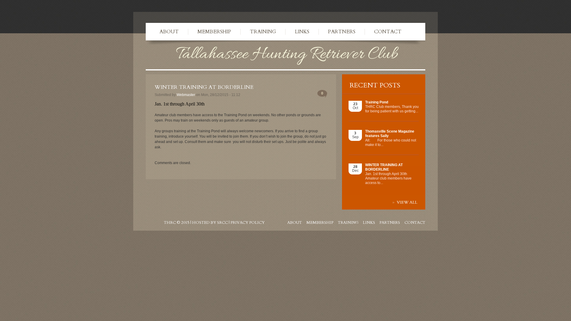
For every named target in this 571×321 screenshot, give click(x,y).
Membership (214, 31)
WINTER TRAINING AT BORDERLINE (384, 167)
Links (302, 31)
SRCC (222, 222)
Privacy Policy (247, 222)
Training (263, 31)
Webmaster (186, 95)
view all (407, 202)
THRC (170, 222)
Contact (387, 31)
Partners (341, 31)
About (169, 31)
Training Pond (376, 102)
